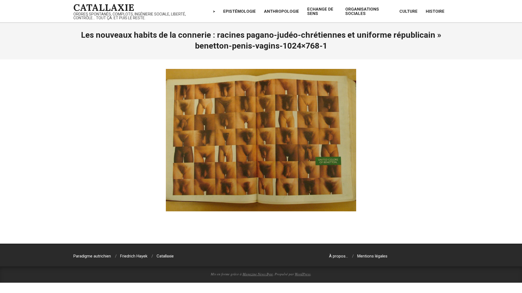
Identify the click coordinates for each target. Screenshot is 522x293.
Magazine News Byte (258, 274)
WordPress (302, 274)
